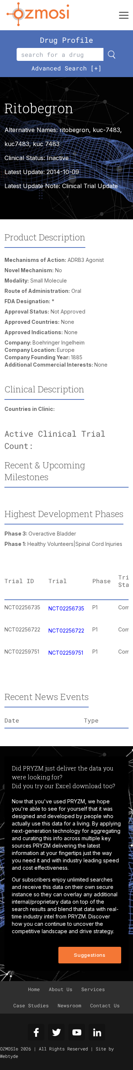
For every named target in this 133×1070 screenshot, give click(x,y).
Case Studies (31, 1005)
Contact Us (105, 1005)
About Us (60, 989)
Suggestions (89, 955)
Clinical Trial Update (90, 186)
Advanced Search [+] (66, 68)
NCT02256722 (66, 630)
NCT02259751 (65, 653)
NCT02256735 (66, 608)
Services (93, 989)
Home (34, 989)
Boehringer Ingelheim (59, 342)
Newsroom (69, 1005)
